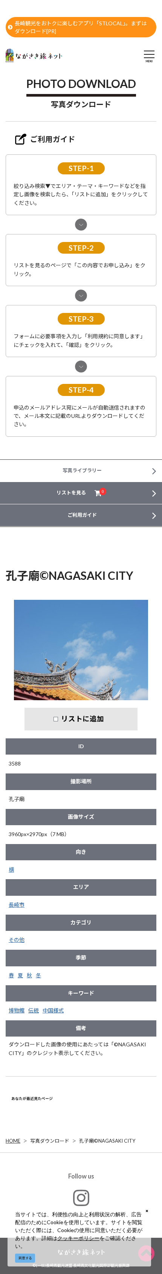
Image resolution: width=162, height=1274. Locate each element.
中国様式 (53, 1010)
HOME (13, 1141)
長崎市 (16, 904)
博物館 (16, 1010)
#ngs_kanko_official (81, 1215)
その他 (16, 940)
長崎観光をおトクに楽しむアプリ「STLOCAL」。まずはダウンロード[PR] (81, 27)
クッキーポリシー (78, 1238)
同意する (25, 1258)
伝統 (33, 1010)
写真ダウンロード (49, 1141)
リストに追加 (82, 719)
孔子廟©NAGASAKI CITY (107, 1141)
